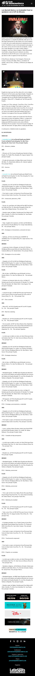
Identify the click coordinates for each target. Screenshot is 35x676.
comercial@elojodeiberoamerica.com (17, 656)
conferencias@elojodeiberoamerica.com (17, 652)
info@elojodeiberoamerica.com (17, 647)
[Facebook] (10, 641)
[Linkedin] (24, 641)
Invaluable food (7, 139)
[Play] (17, 79)
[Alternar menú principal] (31, 3)
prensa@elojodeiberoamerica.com (17, 660)
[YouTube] (17, 641)
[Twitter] (14, 641)
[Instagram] (21, 641)
